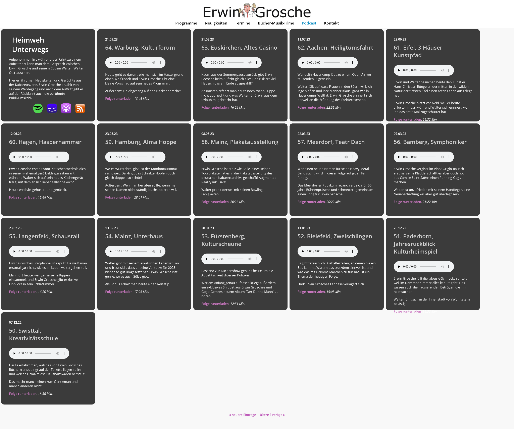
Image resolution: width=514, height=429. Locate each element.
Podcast (309, 23)
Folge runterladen (119, 98)
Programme (186, 23)
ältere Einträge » (272, 415)
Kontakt (331, 23)
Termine (242, 23)
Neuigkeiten (216, 23)
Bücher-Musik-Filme (276, 23)
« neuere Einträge (242, 415)
